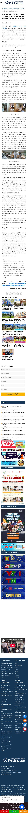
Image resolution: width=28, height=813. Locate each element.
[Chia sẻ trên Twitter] (12, 293)
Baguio (16, 667)
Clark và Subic (18, 665)
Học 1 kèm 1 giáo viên (6, 731)
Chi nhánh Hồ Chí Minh (7, 667)
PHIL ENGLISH (5, 660)
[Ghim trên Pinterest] (18, 293)
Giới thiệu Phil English (6, 663)
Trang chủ (4, 8)
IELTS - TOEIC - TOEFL (7, 713)
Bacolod (17, 675)
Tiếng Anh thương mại (6, 715)
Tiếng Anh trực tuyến (6, 725)
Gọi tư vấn (5, 811)
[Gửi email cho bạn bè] (15, 293)
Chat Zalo (24, 811)
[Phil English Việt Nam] (14, 2)
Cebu (16, 663)
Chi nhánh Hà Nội (6, 665)
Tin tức (22, 8)
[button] (1, 2)
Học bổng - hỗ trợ (5, 689)
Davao (16, 669)
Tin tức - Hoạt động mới (14, 8)
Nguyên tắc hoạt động (7, 673)
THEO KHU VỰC (20, 660)
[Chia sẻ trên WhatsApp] (7, 293)
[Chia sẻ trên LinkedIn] (21, 293)
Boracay (17, 677)
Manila (16, 671)
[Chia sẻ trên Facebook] (10, 293)
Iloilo (16, 673)
